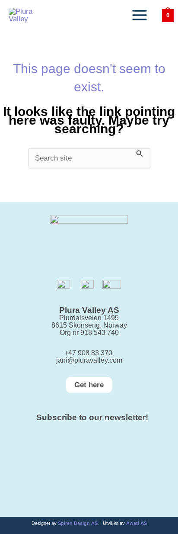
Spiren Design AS (78, 523)
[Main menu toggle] (139, 15)
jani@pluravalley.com (89, 360)
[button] (89, 385)
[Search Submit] (139, 152)
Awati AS (136, 523)
